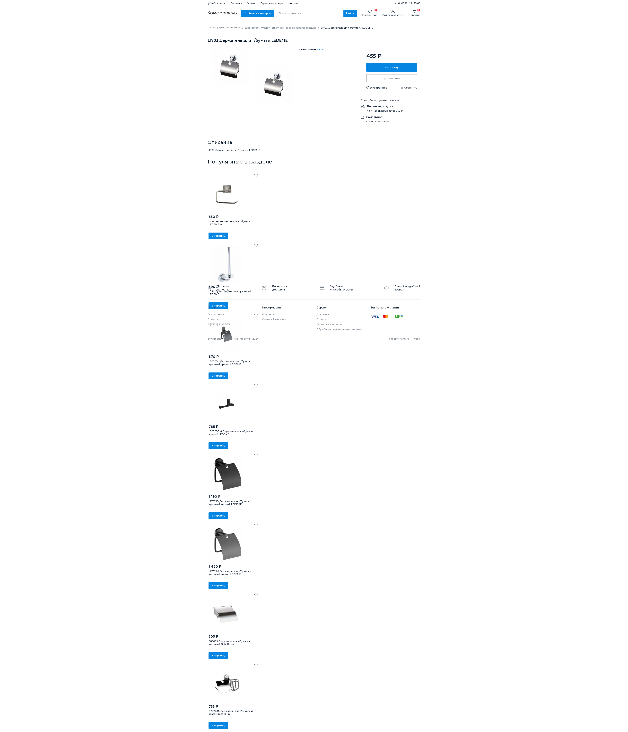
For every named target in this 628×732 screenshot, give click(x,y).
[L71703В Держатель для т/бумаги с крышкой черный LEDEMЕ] (226, 474)
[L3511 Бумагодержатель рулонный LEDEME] (226, 264)
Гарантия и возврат (272, 3)
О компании (216, 314)
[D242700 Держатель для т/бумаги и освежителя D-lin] (226, 684)
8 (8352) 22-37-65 (409, 3)
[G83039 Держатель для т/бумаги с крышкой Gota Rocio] (226, 614)
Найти (350, 13)
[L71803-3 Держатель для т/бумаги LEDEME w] (226, 194)
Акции (293, 3)
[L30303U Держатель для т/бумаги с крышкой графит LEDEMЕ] (226, 334)
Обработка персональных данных (339, 329)
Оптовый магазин (274, 319)
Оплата (251, 3)
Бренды (213, 319)
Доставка (236, 3)
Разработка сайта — (403, 338)
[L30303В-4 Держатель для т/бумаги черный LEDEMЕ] (226, 404)
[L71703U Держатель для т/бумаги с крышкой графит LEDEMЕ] (226, 544)
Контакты (268, 314)
